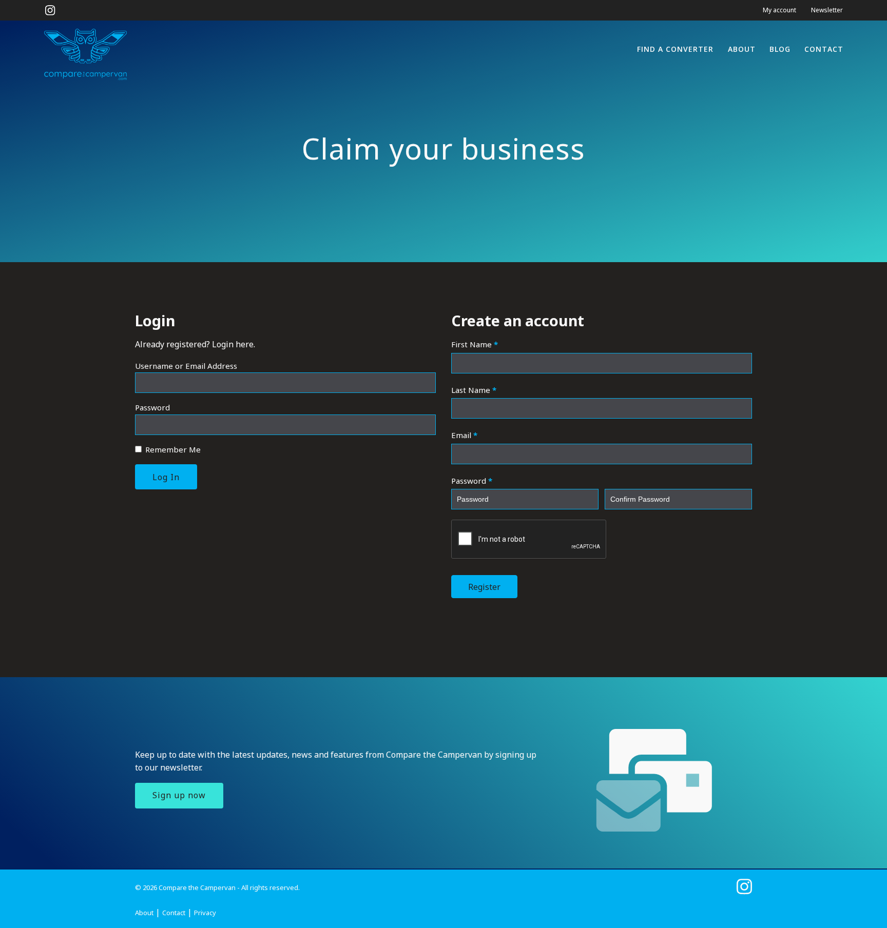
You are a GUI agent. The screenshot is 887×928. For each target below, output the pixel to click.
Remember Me (172, 449)
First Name (474, 344)
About (742, 49)
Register (484, 587)
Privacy (205, 912)
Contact (823, 49)
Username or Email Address (186, 366)
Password (152, 407)
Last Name (473, 390)
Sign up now (179, 795)
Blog (779, 49)
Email (464, 435)
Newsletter (827, 10)
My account (779, 10)
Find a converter (675, 49)
